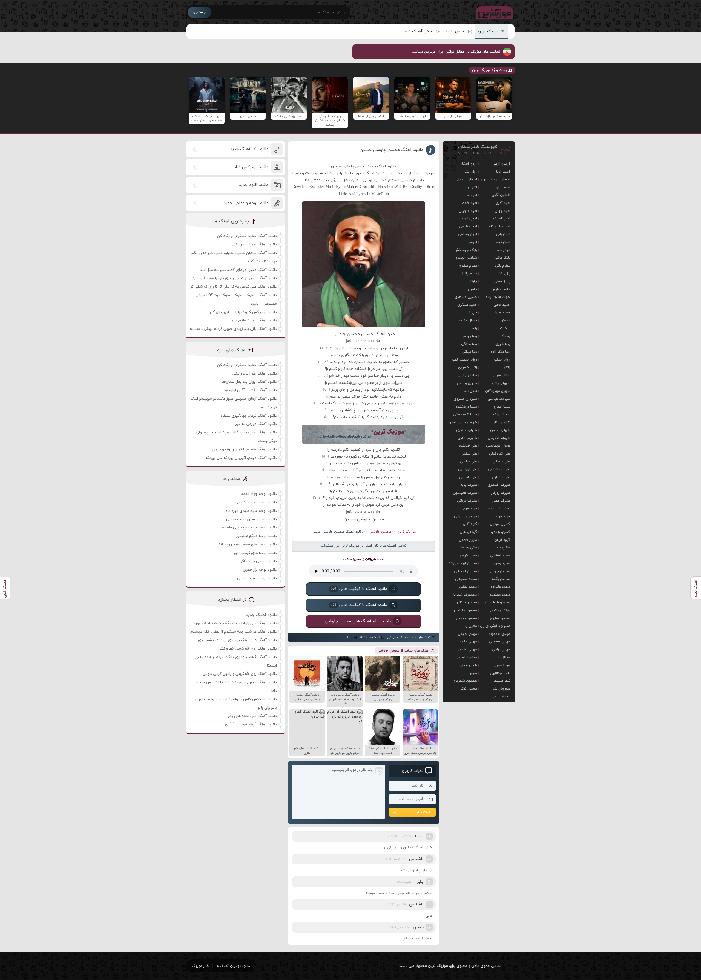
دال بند (472, 312)
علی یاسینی (468, 477)
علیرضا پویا (469, 484)
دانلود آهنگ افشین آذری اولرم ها (250, 390)
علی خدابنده (468, 445)
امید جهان (502, 210)
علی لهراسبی (467, 469)
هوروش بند (501, 688)
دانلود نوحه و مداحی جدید (245, 203)
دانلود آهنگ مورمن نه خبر (256, 424)
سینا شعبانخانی (465, 414)
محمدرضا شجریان (464, 594)
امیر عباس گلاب (498, 226)
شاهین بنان (501, 422)
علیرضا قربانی (467, 500)
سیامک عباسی (499, 398)
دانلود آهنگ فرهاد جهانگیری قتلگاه (248, 415)
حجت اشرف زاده (498, 297)
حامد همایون (500, 289)
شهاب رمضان (500, 430)
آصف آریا (503, 171)
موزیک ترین (488, 31)
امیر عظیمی (468, 226)
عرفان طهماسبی (498, 445)
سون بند (470, 390)
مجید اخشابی (500, 555)
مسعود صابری (500, 618)
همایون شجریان (465, 680)
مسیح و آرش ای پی (495, 626)
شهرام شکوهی (499, 438)
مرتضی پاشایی (499, 610)
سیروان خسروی (465, 398)
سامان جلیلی (467, 375)
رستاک (505, 336)
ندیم (473, 673)
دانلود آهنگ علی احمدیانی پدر (252, 716)
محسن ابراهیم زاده (463, 563)
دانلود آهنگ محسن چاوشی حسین (391, 150)
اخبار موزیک (201, 966)
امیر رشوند (469, 218)
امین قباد (503, 242)
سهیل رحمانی (467, 383)
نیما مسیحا (502, 680)
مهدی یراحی (501, 649)
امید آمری (502, 203)
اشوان (472, 187)
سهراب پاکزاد (500, 383)
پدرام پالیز (469, 273)
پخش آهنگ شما (419, 31)
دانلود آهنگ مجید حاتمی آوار (253, 320)
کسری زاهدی (500, 532)
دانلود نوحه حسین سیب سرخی (251, 519)
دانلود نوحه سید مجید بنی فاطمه (249, 527)
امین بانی (503, 234)
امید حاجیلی (468, 210)
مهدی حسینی (499, 641)
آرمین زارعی (501, 163)
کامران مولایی (500, 524)
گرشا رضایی (468, 532)
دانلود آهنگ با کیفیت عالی (359, 589)
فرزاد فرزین (501, 516)
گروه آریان (502, 540)
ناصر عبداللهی (500, 673)
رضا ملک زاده (500, 351)
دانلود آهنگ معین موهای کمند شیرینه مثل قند (238, 270)
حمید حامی (501, 304)
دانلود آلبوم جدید (253, 185)
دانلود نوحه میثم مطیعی (256, 536)
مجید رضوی (501, 563)
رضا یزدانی (469, 351)
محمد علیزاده (500, 586)
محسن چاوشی (380, 531)
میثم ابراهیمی (466, 657)
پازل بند (504, 273)
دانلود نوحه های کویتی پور (255, 553)
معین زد (471, 626)
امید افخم (469, 203)
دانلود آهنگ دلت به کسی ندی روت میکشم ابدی (237, 640)
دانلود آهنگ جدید (261, 615)
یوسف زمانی (501, 696)
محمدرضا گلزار (466, 602)
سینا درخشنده (466, 406)
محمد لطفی (468, 586)
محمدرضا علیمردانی (496, 602)
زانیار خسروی (467, 367)
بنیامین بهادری (466, 257)
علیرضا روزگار (500, 492)
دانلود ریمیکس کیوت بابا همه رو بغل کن (243, 312)
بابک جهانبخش (465, 250)
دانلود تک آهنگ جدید (249, 149)
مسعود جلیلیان (465, 610)
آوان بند (471, 171)
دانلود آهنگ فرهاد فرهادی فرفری (251, 724)
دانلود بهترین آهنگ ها (233, 966)
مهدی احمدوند (499, 634)
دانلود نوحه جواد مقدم (259, 493)
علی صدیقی (501, 461)
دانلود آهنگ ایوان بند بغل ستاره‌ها (249, 381)
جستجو (199, 12)
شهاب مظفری (466, 430)
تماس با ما (456, 31)
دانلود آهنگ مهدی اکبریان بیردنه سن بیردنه (241, 458)
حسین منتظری (466, 297)
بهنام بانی (502, 265)
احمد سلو (503, 187)
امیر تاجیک (501, 218)
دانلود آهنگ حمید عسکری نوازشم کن (247, 236)
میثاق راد (503, 657)
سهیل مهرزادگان (497, 390)
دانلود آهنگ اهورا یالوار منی (254, 244)
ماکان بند (503, 547)
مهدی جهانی (467, 634)
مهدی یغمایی (466, 649)
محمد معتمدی (499, 594)
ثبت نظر (423, 812)
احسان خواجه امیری (495, 179)
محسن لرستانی (465, 571)
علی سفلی (469, 453)
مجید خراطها (468, 555)
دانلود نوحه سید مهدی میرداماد (251, 510)
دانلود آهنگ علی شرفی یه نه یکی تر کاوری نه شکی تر (234, 286)
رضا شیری (502, 344)
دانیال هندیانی (466, 320)
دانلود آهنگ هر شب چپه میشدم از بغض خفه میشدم (233, 631)
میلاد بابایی (501, 665)
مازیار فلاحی (468, 540)
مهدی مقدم (468, 641)
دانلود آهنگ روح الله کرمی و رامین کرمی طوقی (240, 673)
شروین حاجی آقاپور (462, 422)
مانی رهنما (469, 547)
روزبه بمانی (502, 359)
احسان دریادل (467, 179)
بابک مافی (502, 257)
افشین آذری (501, 195)
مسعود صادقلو (466, 618)
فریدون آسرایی (465, 516)
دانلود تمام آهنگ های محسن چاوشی (358, 621)
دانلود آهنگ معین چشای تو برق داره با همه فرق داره (235, 278)
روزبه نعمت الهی (464, 359)
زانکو (507, 367)
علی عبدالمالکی (499, 469)
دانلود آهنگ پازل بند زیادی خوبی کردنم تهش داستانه (233, 329)
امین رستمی (467, 234)
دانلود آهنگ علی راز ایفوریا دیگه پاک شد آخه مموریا (235, 623)
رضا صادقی (469, 344)
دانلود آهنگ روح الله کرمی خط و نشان (247, 648)
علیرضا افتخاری (499, 484)
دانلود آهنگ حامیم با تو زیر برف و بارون (244, 449)
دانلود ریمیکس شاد (251, 167)
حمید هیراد (502, 312)
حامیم (472, 289)
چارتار (473, 281)
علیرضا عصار (501, 500)
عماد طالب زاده (499, 508)
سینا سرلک (501, 414)
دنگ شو (504, 328)
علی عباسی (468, 461)
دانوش (505, 320)
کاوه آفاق (470, 524)
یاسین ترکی (468, 688)
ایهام (473, 242)
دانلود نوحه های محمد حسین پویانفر (247, 544)
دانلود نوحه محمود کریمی (256, 502)
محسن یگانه (501, 579)
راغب (473, 328)
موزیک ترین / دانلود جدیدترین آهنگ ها (493, 12)
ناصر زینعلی (468, 665)
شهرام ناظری (467, 438)
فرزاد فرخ (470, 508)
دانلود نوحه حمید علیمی (257, 578)
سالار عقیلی (501, 375)
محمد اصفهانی (466, 579)
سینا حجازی (501, 406)
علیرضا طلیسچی (465, 492)
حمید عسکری (467, 304)
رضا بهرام (470, 336)
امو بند (472, 195)
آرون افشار (469, 163)
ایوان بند (503, 250)
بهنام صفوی (468, 265)
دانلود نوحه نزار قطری (260, 569)
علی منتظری (501, 477)
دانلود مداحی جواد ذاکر (259, 561)
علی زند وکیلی (499, 453)
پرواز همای (502, 281)
